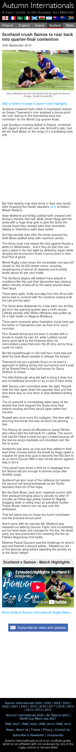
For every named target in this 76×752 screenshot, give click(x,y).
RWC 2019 (46, 724)
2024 (57, 703)
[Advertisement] (38, 169)
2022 (5, 706)
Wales (70, 25)
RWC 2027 (12, 724)
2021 (14, 706)
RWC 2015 (63, 724)
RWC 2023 (29, 724)
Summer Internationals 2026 (25, 715)
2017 (52, 706)
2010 (48, 709)
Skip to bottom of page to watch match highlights (34, 103)
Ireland (39, 25)
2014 (70, 706)
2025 (47, 703)
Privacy (48, 729)
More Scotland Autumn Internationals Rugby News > (37, 612)
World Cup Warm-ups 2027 (38, 718)
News (10, 729)
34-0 (53, 206)
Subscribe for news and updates (42, 627)
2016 (61, 706)
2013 (29, 709)
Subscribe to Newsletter (28, 735)
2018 (42, 706)
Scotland (55, 25)
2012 (38, 709)
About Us (22, 729)
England (24, 25)
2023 (66, 703)
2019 (33, 706)
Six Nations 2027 (57, 715)
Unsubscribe (55, 735)
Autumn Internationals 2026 (23, 703)
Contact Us (62, 729)
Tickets (35, 729)
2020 (24, 706)
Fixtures (8, 25)
